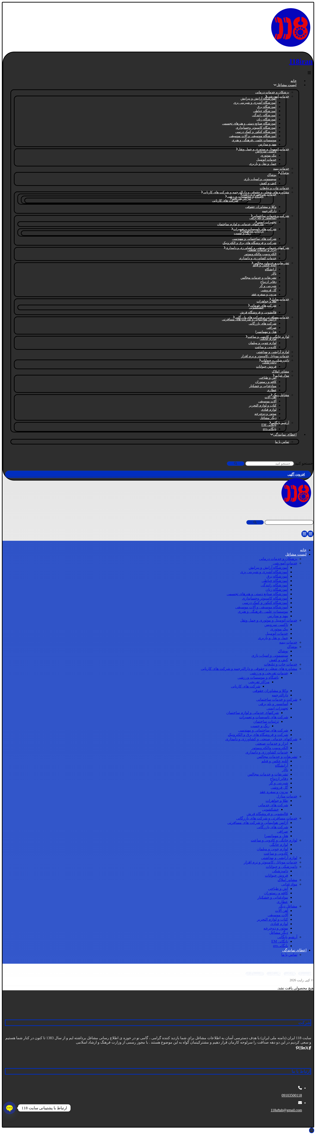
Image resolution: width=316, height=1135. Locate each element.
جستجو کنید (304, 463)
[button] (309, 73)
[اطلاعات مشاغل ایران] (290, 48)
